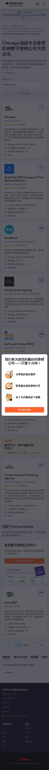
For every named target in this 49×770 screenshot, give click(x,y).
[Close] (44, 357)
